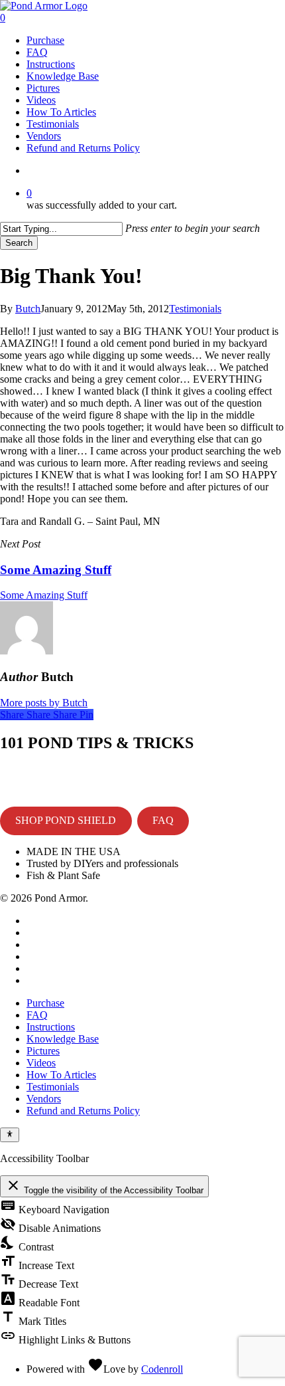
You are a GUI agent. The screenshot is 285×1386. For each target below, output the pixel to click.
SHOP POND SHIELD (65, 820)
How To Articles (61, 1074)
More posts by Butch (43, 702)
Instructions (51, 1027)
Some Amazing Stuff (43, 595)
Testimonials (195, 308)
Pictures (43, 1050)
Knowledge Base (63, 1038)
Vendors (44, 1098)
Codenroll (162, 1369)
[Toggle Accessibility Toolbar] (9, 1135)
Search (18, 243)
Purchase (45, 1003)
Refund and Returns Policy (83, 1110)
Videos (41, 1062)
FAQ (163, 820)
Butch (27, 308)
